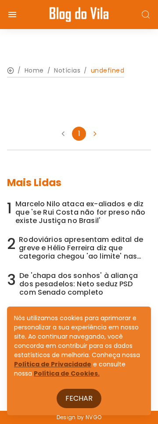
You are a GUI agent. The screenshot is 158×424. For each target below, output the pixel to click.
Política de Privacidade (52, 364)
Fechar (79, 398)
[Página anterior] (63, 134)
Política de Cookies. (67, 373)
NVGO (93, 417)
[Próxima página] (95, 134)
